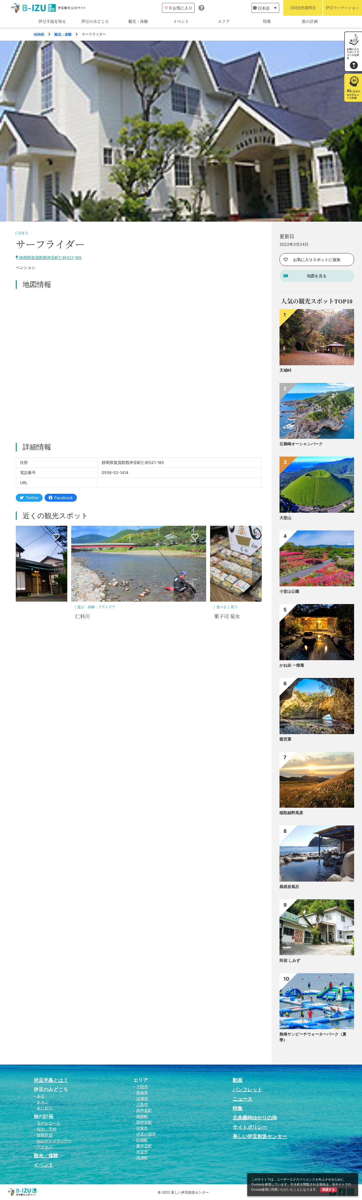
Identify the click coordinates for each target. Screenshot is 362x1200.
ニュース (242, 1099)
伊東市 (142, 1128)
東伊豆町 (144, 1145)
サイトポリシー (250, 1127)
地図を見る (317, 275)
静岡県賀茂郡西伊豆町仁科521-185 (50, 257)
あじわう (44, 1107)
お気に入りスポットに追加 (316, 259)
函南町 (142, 1116)
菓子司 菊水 (88, 616)
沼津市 (142, 1098)
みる (41, 1096)
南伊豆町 (144, 1110)
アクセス (44, 1146)
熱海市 (142, 1092)
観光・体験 (138, 21)
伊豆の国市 (146, 1134)
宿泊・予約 (46, 1129)
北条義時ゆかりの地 (255, 1117)
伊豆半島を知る (52, 21)
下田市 (142, 1086)
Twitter (32, 497)
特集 (267, 21)
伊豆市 (142, 1151)
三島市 (142, 1104)
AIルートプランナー (54, 1140)
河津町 (142, 1157)
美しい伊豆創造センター (260, 1136)
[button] (21, 573)
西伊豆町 (144, 1122)
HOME (39, 34)
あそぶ (43, 1102)
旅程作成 (44, 1135)
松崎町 (142, 1139)
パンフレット (247, 1089)
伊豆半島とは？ (51, 1080)
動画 (238, 1080)
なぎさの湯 (226, 616)
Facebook (63, 497)
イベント (181, 21)
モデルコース (48, 1123)
